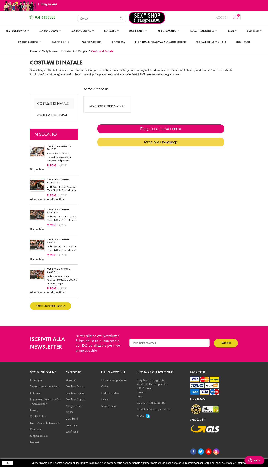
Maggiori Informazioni (238, 462)
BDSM (231, 31)
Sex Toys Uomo (49, 31)
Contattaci (36, 429)
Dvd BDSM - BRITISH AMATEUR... (58, 181)
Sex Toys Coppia (81, 31)
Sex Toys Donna (16, 31)
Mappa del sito (39, 435)
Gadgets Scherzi (28, 42)
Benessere (110, 31)
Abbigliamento (167, 31)
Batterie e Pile (60, 42)
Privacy (34, 410)
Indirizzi (105, 399)
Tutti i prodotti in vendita (50, 306)
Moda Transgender (202, 31)
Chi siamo (35, 393)
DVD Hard (72, 418)
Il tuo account (113, 372)
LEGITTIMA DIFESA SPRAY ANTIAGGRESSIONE (160, 42)
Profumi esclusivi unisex (211, 42)
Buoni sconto (108, 406)
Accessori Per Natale (52, 114)
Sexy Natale (243, 42)
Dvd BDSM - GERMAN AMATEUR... (58, 271)
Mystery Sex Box (91, 42)
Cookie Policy (38, 416)
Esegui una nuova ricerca (160, 129)
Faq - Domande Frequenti (44, 423)
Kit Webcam (118, 42)
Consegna (36, 380)
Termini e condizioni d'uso (44, 386)
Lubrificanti (137, 31)
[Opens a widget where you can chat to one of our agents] (254, 460)
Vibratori (71, 380)
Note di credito (110, 393)
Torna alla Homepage (160, 142)
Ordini (104, 386)
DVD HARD (253, 31)
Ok (7, 463)
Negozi (34, 442)
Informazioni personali (114, 380)
